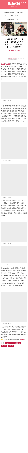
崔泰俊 (8, 64)
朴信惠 (3, 64)
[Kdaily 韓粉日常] (14, 4)
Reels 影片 (19, 19)
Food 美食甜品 (20, 12)
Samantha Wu (12, 58)
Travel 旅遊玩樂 (9, 15)
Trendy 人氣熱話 (10, 19)
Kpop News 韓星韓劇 (9, 12)
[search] (25, 1)
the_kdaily (22, 339)
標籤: (3, 343)
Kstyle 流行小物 (19, 15)
